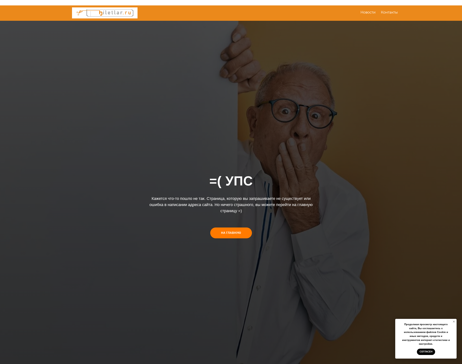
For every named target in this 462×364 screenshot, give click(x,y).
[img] (105, 13)
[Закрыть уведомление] (454, 321)
